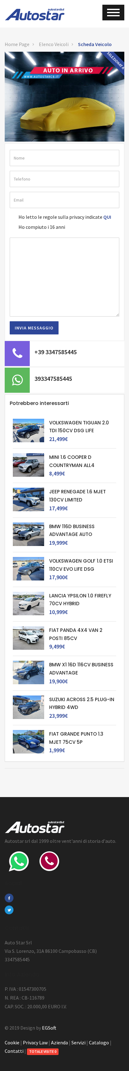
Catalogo (99, 1042)
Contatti (14, 1051)
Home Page (17, 44)
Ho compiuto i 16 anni (41, 227)
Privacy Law (35, 1042)
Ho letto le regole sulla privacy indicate (60, 217)
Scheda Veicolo (95, 44)
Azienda (59, 1042)
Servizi (78, 1042)
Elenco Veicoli (54, 44)
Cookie (12, 1042)
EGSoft (49, 1028)
